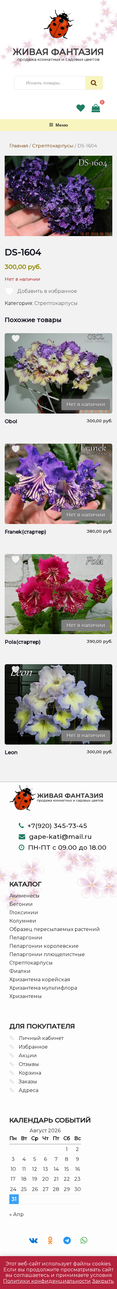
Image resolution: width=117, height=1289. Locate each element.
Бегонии (21, 904)
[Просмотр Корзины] (95, 109)
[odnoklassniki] (50, 1240)
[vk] (33, 1240)
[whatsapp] (84, 1240)
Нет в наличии (85, 404)
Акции (28, 1056)
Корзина (30, 1073)
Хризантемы (25, 996)
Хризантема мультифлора (43, 988)
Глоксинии (23, 912)
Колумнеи (22, 921)
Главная (18, 146)
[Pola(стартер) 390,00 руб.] (58, 594)
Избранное (33, 1047)
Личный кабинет (41, 1038)
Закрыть (103, 1281)
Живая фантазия (58, 52)
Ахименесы (24, 896)
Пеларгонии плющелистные (47, 954)
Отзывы (29, 1064)
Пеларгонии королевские (44, 946)
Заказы (28, 1082)
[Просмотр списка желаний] (80, 109)
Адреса (28, 1090)
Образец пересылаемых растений (54, 929)
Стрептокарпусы (52, 146)
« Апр (16, 1214)
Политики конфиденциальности (47, 1281)
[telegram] (67, 1240)
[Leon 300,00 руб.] (58, 704)
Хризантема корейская (39, 979)
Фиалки (20, 971)
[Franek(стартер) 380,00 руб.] (58, 484)
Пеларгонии (25, 938)
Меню (62, 125)
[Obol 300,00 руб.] (58, 373)
